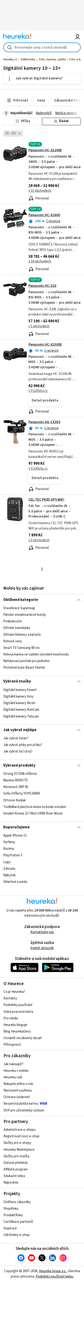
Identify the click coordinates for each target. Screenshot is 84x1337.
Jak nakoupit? (13, 1064)
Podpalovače (12, 621)
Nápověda (11, 1182)
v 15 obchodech (39, 190)
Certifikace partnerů (18, 1221)
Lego (7, 861)
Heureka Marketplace (19, 1149)
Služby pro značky (16, 1156)
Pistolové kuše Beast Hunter (24, 667)
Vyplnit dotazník (42, 948)
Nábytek (9, 875)
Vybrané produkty (19, 765)
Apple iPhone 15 (15, 835)
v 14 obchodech (39, 261)
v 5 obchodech (38, 326)
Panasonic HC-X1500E (45, 344)
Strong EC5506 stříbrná (20, 773)
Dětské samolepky (16, 627)
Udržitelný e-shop (17, 1234)
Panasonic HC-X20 (42, 285)
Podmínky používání (18, 1004)
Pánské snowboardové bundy (24, 614)
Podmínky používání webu (54, 1276)
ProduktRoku (13, 1215)
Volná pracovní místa (18, 1011)
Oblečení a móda (15, 881)
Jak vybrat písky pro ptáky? (22, 744)
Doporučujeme (16, 827)
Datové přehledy (16, 1162)
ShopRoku (11, 1208)
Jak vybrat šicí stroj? (17, 751)
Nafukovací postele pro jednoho (26, 661)
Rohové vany (12, 641)
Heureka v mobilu (16, 1070)
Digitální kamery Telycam (21, 716)
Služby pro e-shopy (17, 1142)
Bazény (8, 848)
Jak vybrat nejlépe (19, 730)
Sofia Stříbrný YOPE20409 (21, 793)
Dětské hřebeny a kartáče (22, 634)
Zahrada (9, 868)
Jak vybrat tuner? (15, 738)
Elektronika (28, 59)
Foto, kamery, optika (52, 59)
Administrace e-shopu (19, 1129)
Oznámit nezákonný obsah (23, 1038)
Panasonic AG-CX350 (44, 422)
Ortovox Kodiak (14, 800)
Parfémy (9, 842)
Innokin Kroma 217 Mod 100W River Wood (32, 813)
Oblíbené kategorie (20, 600)
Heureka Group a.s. (52, 1271)
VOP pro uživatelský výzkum (24, 1110)
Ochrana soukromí (17, 1097)
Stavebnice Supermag (19, 608)
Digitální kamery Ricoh (19, 703)
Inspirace (10, 1228)
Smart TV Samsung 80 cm (21, 647)
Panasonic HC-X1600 (44, 215)
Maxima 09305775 (15, 780)
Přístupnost (12, 1044)
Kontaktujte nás (42, 932)
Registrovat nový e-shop (21, 1136)
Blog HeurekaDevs (17, 1031)
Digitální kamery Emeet (20, 689)
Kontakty (10, 998)
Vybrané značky (17, 681)
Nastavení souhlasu (18, 1090)
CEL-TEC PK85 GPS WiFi (46, 499)
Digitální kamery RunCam (21, 709)
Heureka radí (13, 1077)
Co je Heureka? (14, 991)
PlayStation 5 (12, 855)
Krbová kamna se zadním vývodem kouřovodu (36, 654)
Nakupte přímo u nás (18, 1083)
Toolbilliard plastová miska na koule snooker (34, 806)
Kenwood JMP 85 (15, 786)
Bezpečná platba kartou (21, 1103)
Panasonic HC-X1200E (45, 150)
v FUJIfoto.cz (38, 390)
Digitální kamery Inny (18, 696)
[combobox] (41, 47)
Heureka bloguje (15, 1024)
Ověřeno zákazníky (17, 1202)
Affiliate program (16, 1169)
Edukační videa (14, 1175)
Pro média (11, 1018)
